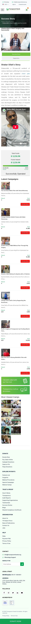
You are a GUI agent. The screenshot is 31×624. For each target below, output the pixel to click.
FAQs (4, 536)
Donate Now (25, 204)
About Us (5, 518)
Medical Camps (7, 485)
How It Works (6, 493)
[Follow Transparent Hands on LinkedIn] (17, 592)
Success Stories (7, 505)
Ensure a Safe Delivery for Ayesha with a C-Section (15, 274)
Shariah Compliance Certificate (11, 510)
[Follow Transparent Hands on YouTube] (22, 592)
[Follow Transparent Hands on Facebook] (4, 592)
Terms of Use (6, 543)
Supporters (16, 58)
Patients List (6, 475)
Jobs (3, 528)
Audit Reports (6, 498)
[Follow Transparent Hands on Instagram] (8, 592)
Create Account (22, 4)
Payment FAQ (6, 538)
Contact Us (5, 525)
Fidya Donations (7, 467)
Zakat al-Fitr (6, 464)
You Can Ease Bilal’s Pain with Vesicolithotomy (14, 190)
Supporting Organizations (10, 500)
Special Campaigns (8, 482)
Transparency (6, 495)
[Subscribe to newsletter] (22, 564)
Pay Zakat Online (7, 459)
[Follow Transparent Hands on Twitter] (13, 592)
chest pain (26, 73)
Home (3, 21)
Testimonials (6, 502)
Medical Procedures (8, 480)
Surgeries (5, 477)
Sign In (14, 4)
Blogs (4, 507)
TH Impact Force (7, 520)
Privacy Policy (6, 541)
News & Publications (8, 523)
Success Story (10, 21)
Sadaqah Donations (8, 462)
